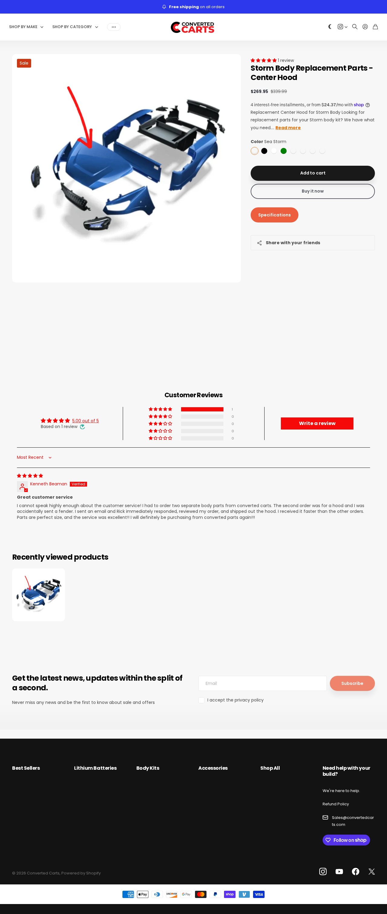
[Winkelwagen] (375, 27)
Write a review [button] (317, 423)
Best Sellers (26, 768)
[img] (30, 476)
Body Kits (147, 768)
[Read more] (342, 27)
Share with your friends (293, 243)
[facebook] (355, 871)
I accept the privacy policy (235, 700)
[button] (264, 60)
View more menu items (114, 27)
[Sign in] (365, 27)
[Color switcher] (330, 27)
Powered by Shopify (81, 873)
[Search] (355, 27)
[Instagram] (323, 872)
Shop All (270, 768)
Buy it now (313, 191)
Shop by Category (72, 27)
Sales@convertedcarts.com (353, 821)
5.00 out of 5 (85, 421)
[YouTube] (339, 871)
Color (268, 142)
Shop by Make (23, 27)
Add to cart (312, 173)
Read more (288, 128)
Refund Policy (336, 804)
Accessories (213, 768)
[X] (372, 872)
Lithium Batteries (95, 768)
